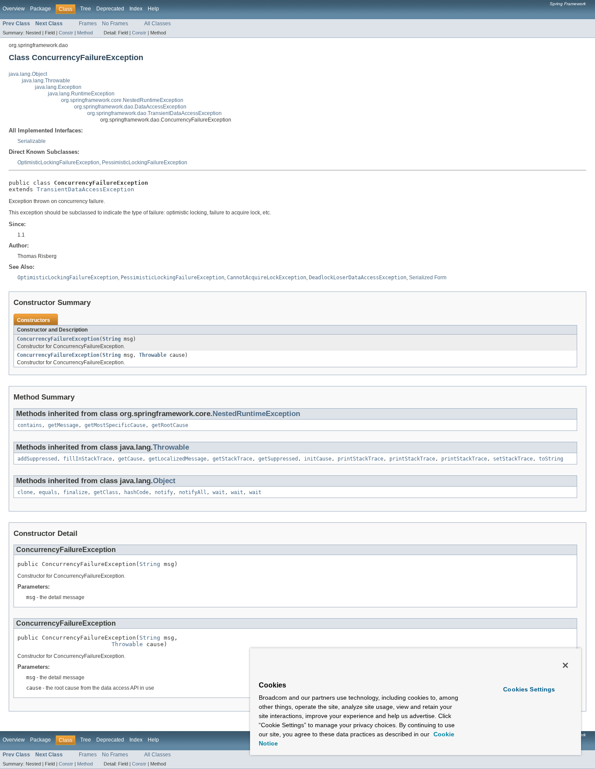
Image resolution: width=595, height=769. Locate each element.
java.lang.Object (28, 74)
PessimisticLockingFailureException (144, 162)
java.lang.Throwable (46, 81)
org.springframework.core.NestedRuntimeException (122, 100)
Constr (66, 32)
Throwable (152, 355)
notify (164, 492)
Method (85, 32)
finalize (75, 492)
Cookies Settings (529, 689)
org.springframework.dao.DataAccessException (130, 107)
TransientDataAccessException (85, 189)
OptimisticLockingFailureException (58, 162)
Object (164, 481)
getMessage (63, 425)
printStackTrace (360, 459)
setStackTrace (513, 459)
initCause (317, 459)
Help (153, 9)
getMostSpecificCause (115, 425)
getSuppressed (278, 459)
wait (219, 492)
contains (29, 425)
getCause (130, 459)
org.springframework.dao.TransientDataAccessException (154, 113)
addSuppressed (37, 459)
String (111, 339)
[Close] (565, 665)
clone (25, 492)
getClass (106, 492)
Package (40, 9)
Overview (14, 9)
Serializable (31, 141)
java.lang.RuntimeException (81, 94)
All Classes (157, 23)
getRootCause (170, 425)
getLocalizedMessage (177, 459)
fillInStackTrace (87, 459)
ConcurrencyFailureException (58, 339)
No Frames (115, 23)
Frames (88, 23)
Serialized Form (427, 277)
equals (48, 492)
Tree (85, 9)
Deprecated (110, 9)
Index (135, 9)
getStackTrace (232, 459)
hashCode (136, 492)
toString (551, 459)
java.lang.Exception (58, 87)
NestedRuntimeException (256, 414)
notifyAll (192, 492)
